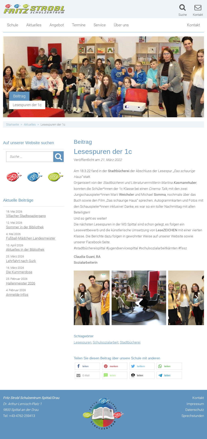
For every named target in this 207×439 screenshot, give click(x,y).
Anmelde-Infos (17, 295)
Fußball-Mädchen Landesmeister (30, 238)
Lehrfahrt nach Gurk (21, 261)
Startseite (12, 124)
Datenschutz (194, 410)
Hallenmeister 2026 (20, 283)
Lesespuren (82, 342)
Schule (12, 25)
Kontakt (193, 25)
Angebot (57, 25)
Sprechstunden (193, 416)
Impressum (195, 404)
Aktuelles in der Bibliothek (25, 250)
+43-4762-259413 (22, 416)
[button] (87, 366)
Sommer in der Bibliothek (25, 227)
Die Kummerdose (19, 272)
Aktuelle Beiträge (18, 200)
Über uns (121, 25)
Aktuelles (33, 25)
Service (100, 25)
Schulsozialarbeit (105, 342)
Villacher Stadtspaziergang (26, 216)
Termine (79, 25)
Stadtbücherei (130, 342)
